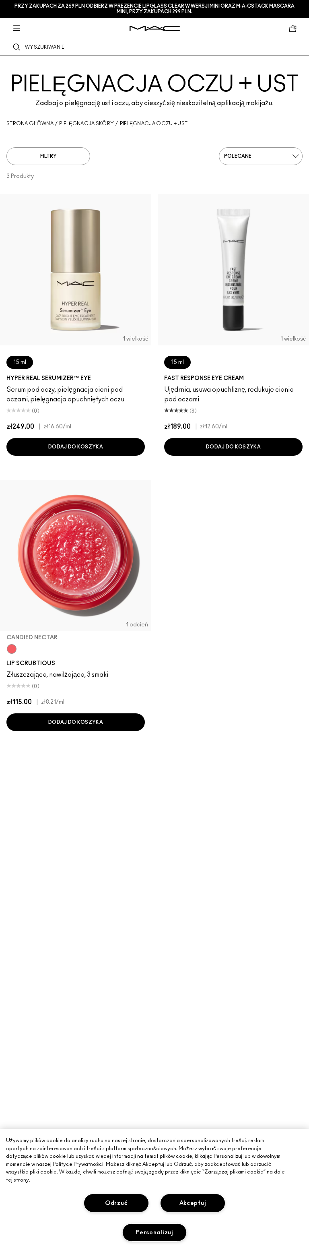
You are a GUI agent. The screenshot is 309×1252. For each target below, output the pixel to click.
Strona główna (30, 123)
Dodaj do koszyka (75, 446)
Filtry (48, 156)
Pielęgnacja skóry (86, 123)
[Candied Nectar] (11, 649)
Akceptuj (192, 1203)
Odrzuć (116, 1203)
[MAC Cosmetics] (154, 28)
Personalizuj (154, 1232)
